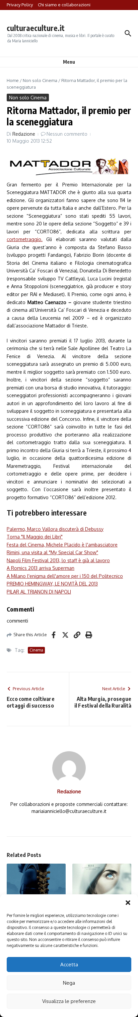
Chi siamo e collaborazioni (64, 4)
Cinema (36, 650)
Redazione (23, 134)
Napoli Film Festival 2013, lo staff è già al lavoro (58, 560)
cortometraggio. (25, 239)
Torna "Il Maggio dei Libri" (35, 537)
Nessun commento (67, 134)
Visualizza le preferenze (69, 1001)
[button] (128, 902)
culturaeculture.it (36, 28)
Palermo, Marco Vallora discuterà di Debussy (55, 529)
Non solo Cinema (40, 80)
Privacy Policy (20, 4)
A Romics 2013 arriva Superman (40, 568)
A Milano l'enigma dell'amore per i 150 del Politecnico (65, 576)
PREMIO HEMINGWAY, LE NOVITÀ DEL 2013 (52, 584)
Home (13, 80)
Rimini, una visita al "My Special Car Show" (52, 552)
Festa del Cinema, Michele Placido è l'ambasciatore (62, 545)
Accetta (69, 964)
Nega (69, 983)
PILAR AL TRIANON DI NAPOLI (39, 592)
